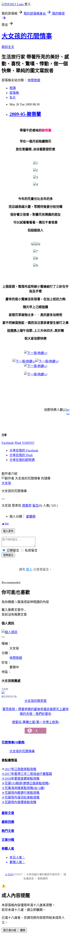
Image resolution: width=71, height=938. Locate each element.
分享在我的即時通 (22, 460)
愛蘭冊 (31, 516)
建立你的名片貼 (9, 696)
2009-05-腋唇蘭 (25, 114)
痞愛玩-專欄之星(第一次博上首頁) (35, 726)
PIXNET (18, 874)
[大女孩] (3, 692)
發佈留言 (8, 555)
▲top (5, 523)
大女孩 (6, 483)
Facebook (8, 442)
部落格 (14, 92)
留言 (35, 505)
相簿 (12, 88)
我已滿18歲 (9, 930)
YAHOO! (28, 442)
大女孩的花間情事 (27, 36)
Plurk (18, 442)
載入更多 (8, 531)
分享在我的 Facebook (23, 450)
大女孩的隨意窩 (35, 701)
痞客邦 (27, 505)
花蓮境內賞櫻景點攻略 (20, 802)
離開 (22, 930)
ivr (67, 413)
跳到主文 (8, 47)
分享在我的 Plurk (21, 455)
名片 (12, 97)
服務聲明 (42, 878)
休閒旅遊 (34, 80)
